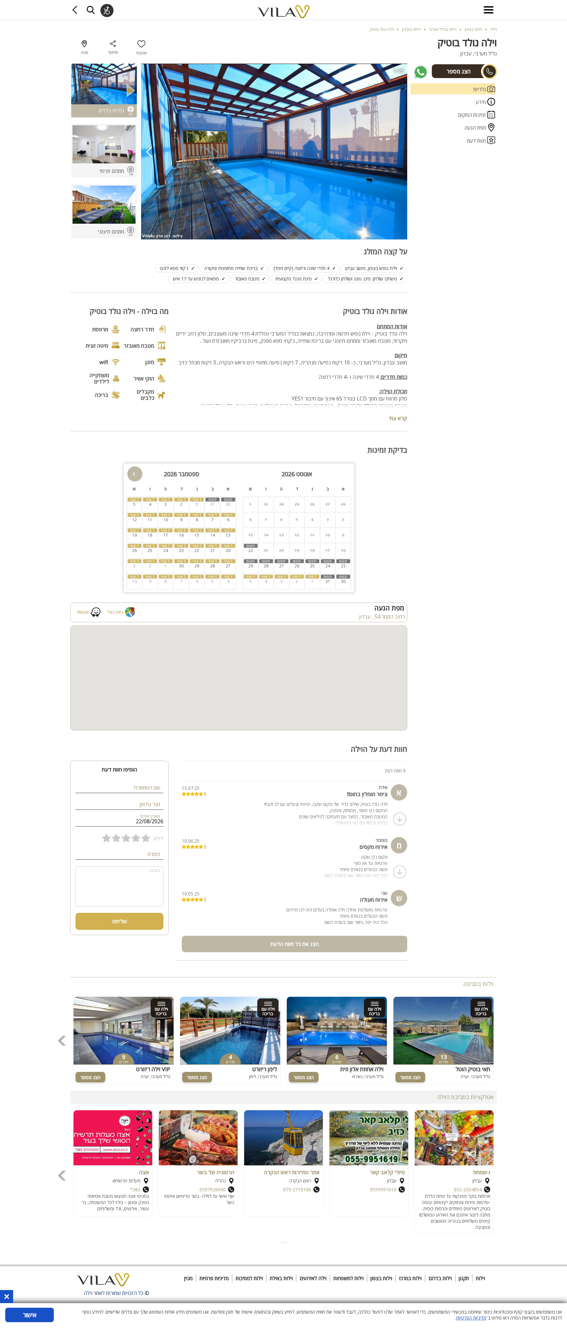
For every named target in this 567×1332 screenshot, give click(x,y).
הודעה (154, 871)
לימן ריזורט (264, 1069)
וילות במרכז (410, 1278)
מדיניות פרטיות (214, 1278)
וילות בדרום (440, 1278)
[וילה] (103, 1281)
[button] (286, 1242)
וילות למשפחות (348, 1278)
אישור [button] (29, 1315)
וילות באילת (281, 1278)
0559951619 (383, 1189)
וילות (480, 1278)
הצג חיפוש (90, 10)
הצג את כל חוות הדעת (294, 944)
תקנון (464, 1278)
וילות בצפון (381, 1278)
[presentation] (149, 151)
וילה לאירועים (313, 1278)
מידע (481, 102)
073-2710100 (297, 1189)
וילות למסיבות (249, 1278)
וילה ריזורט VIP (153, 1069)
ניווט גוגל (115, 612)
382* (135, 1189)
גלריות (480, 89)
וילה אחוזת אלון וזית (362, 1069)
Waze (83, 612)
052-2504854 (468, 1189)
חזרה (76, 10)
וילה (493, 29)
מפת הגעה (475, 127)
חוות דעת (477, 140)
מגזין (188, 1278)
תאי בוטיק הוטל (472, 1069)
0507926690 (213, 1189)
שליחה (119, 921)
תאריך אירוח (150, 816)
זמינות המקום (472, 114)
